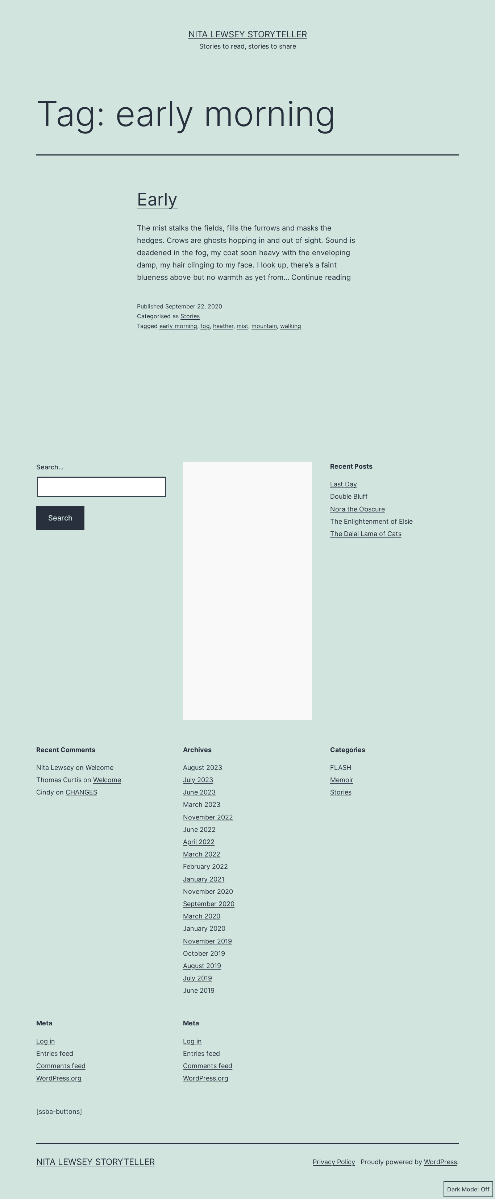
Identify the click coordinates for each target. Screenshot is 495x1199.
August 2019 (202, 966)
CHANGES (81, 792)
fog (205, 325)
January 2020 (204, 928)
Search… (50, 467)
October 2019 (204, 953)
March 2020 (201, 916)
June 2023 (199, 792)
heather (223, 325)
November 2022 (208, 817)
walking (290, 325)
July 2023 (198, 780)
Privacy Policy (334, 1162)
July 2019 (197, 978)
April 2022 (199, 842)
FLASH (340, 767)
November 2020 (208, 891)
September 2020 (208, 904)
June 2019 (199, 990)
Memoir (341, 780)
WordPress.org (59, 1078)
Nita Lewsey (55, 767)
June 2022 (199, 829)
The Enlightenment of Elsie (371, 521)
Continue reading (321, 277)
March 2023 (201, 804)
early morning (178, 325)
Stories (190, 316)
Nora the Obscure (357, 509)
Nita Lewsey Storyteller (247, 34)
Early (157, 199)
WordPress (440, 1162)
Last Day (343, 484)
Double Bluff (349, 496)
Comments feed (61, 1066)
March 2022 (201, 854)
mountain (264, 325)
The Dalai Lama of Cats (366, 534)
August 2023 (202, 767)
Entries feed (54, 1053)
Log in (45, 1041)
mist (242, 325)
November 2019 (207, 941)
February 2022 (205, 866)
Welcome (99, 767)
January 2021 (203, 879)
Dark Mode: (463, 1189)
